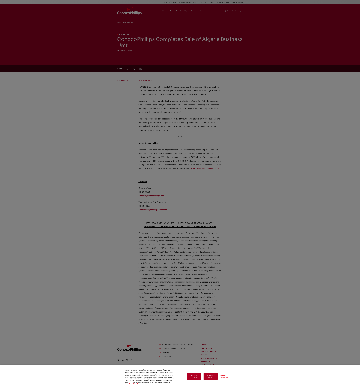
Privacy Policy (137, 383)
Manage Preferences (224, 376)
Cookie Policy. (129, 383)
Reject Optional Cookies (211, 376)
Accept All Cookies (194, 376)
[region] (180, 376)
